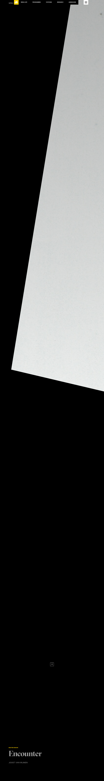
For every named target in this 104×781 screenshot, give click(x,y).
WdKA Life (24, 2)
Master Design (13, 747)
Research (60, 2)
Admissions (72, 2)
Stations (49, 2)
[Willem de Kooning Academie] (14, 2)
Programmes (37, 2)
